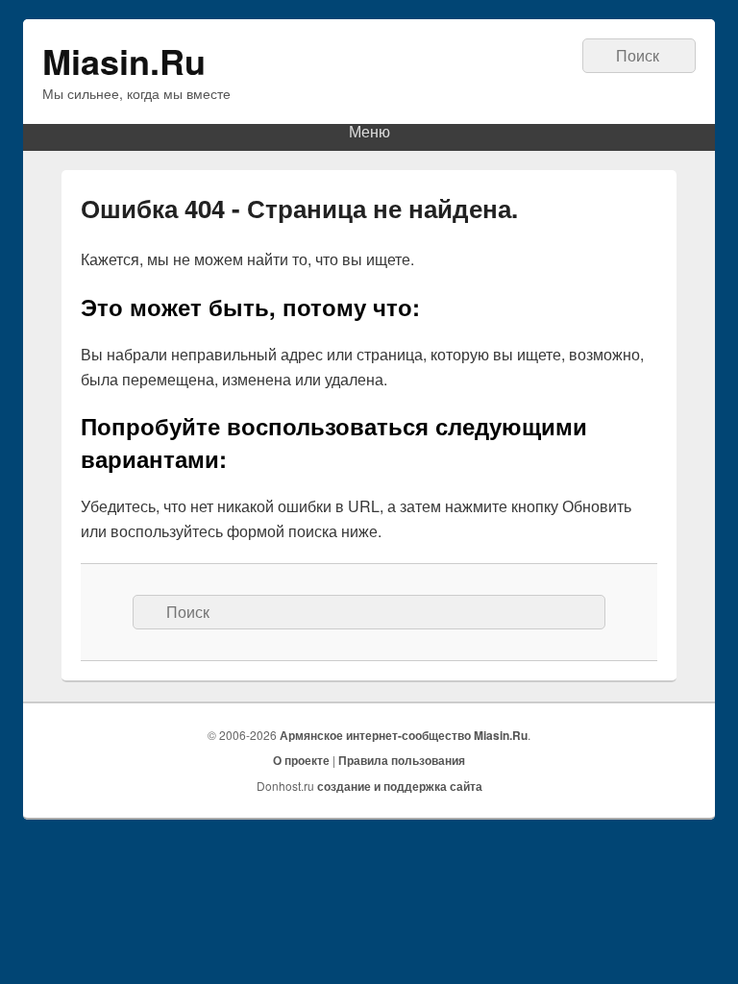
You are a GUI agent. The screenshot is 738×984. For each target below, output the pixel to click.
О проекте (301, 760)
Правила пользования (401, 760)
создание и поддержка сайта (399, 786)
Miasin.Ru (124, 61)
